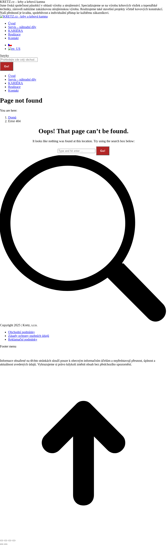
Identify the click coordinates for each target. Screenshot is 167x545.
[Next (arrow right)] (5, 544)
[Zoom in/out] (13, 540)
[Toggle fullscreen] (9, 540)
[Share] (5, 540)
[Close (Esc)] (1, 540)
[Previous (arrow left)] (1, 544)
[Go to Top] (83, 535)
